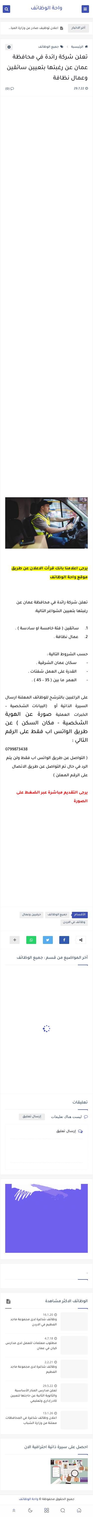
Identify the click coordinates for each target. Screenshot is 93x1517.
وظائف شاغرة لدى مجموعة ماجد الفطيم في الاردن (33, 1322)
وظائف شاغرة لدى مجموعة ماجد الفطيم (33, 1369)
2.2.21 (49, 1362)
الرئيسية (77, 47)
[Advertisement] (46, 297)
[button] (64, 940)
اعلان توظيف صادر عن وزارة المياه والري (33, 28)
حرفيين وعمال (31, 915)
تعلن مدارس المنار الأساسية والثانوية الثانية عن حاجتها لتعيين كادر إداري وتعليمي (33, 1396)
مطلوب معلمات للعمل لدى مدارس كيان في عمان (31, 1346)
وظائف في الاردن (74, 922)
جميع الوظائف (48, 47)
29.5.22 (48, 1386)
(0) (7, 89)
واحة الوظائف (46, 8)
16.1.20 (48, 1315)
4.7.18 (49, 1338)
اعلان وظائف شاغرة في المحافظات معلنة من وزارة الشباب (31, 1421)
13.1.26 (48, 1413)
